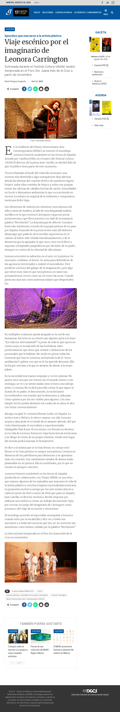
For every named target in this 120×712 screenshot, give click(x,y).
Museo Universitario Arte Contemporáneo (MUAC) (25, 599)
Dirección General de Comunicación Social (90, 695)
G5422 (39, 591)
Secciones (47, 12)
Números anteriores (97, 73)
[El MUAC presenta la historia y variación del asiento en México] (64, 636)
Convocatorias (63, 12)
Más (37, 2)
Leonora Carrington (58, 595)
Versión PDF (100, 119)
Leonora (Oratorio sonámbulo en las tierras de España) (27, 595)
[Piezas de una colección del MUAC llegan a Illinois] (41, 636)
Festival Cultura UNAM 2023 (23, 591)
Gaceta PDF (99, 65)
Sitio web (98, 125)
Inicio (37, 12)
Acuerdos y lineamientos (87, 12)
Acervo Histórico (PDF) (99, 82)
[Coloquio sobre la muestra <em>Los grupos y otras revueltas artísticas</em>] (18, 636)
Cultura (10, 29)
